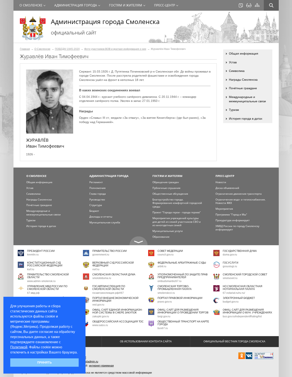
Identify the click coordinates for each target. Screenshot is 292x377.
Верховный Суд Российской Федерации (113, 264)
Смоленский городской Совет (245, 274)
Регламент (96, 182)
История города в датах (245, 118)
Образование (161, 237)
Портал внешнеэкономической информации (115, 299)
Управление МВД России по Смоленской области (47, 288)
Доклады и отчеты (100, 216)
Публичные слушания (166, 188)
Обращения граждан (165, 182)
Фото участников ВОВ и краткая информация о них (115, 48)
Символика (237, 71)
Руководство (97, 199)
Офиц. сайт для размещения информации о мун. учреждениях (247, 311)
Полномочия (97, 188)
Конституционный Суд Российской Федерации (44, 264)
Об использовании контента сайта (146, 341)
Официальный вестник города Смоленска (234, 341)
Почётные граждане (243, 88)
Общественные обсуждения (170, 194)
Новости (220, 182)
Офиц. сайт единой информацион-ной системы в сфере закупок (117, 311)
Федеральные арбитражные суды (182, 262)
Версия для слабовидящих (249, 5)
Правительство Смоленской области (48, 276)
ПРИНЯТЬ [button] (44, 362)
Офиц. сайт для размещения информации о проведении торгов (183, 311)
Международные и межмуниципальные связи (247, 99)
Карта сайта (257, 5)
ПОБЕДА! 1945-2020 (67, 48)
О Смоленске (42, 48)
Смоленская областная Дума (113, 274)
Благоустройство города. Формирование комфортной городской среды (177, 203)
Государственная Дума (240, 250)
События (241, 5)
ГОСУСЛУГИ (230, 262)
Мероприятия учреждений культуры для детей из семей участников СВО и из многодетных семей (176, 221)
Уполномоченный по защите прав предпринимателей (183, 276)
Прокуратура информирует (232, 220)
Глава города (97, 194)
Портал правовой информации (180, 298)
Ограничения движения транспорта (238, 194)
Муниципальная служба (104, 222)
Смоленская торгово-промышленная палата (175, 288)
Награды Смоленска (243, 79)
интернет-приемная (101, 365)
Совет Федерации (170, 250)
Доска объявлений (227, 188)
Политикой (18, 347)
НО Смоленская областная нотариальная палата (242, 288)
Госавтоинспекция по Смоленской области (108, 288)
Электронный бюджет (239, 298)
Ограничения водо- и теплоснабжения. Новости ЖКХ (240, 201)
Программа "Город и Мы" (231, 214)
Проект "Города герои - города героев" (176, 212)
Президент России (41, 250)
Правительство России (109, 250)
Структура (95, 205)
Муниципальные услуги (167, 231)
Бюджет (94, 211)
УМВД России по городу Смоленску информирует (237, 228)
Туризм (234, 109)
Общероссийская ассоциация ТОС (118, 321)
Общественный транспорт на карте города (183, 323)
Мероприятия (224, 209)
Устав (233, 62)
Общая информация (243, 53)
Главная (25, 48)
